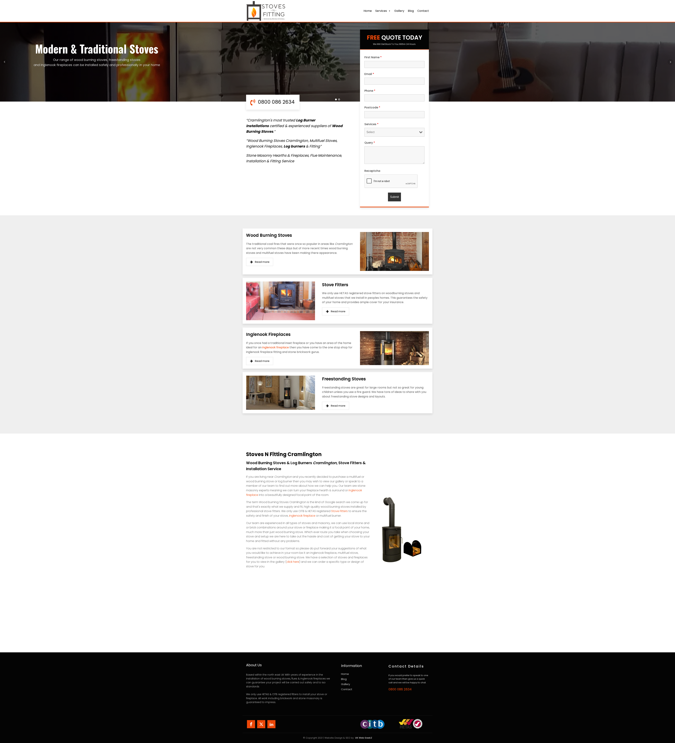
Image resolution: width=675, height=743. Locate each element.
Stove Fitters (339, 511)
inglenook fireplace (275, 347)
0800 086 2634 (400, 689)
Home (368, 11)
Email (369, 74)
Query (369, 143)
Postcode (372, 107)
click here (293, 562)
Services (381, 11)
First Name (373, 57)
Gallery (399, 11)
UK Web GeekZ (363, 737)
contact (423, 11)
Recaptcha (372, 171)
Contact (346, 689)
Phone (369, 91)
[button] (259, 262)
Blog (411, 11)
